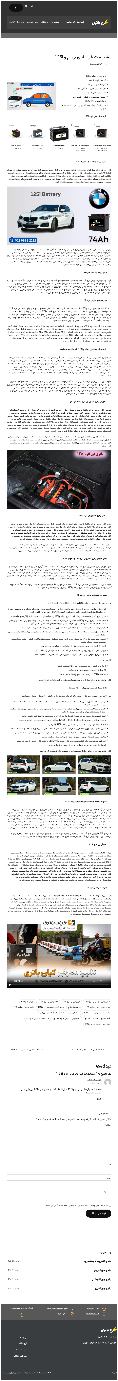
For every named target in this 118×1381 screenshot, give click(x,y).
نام (109, 1164)
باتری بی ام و (95, 63)
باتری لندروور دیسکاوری (97, 1261)
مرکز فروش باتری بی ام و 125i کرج (66, 1018)
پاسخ (99, 1098)
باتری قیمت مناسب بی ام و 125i (51, 1007)
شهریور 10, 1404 (94, 1080)
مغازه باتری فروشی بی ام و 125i (97, 1024)
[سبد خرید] (26, 6)
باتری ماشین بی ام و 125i (23, 1007)
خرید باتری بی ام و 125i (70, 1013)
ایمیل (108, 1178)
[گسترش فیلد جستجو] (16, 8)
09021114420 (92, 1313)
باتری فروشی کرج (74, 1007)
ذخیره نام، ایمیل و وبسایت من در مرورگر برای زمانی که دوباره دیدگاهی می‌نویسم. (77, 1205)
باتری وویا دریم (102, 1270)
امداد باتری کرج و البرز (75, 22)
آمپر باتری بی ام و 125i (71, 1001)
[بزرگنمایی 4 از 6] (107, 780)
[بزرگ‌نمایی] (52, 85)
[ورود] (32, 6)
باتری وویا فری (103, 1288)
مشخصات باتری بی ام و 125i (37, 1018)
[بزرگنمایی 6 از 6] (36, 780)
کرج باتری (12, 1373)
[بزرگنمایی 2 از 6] (71, 759)
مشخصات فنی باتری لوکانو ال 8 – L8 (89, 1050)
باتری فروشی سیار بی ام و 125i (97, 1007)
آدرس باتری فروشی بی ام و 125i (97, 1001)
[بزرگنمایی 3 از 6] (36, 759)
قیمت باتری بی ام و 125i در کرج (97, 1018)
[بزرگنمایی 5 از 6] (71, 780)
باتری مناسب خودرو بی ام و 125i (97, 1013)
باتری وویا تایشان (101, 1279)
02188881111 (93, 1309)
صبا (43, 255)
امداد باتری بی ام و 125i (48, 1001)
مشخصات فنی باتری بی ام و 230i (27, 1050)
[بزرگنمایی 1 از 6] (107, 759)
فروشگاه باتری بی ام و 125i (46, 1013)
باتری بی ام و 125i (28, 1001)
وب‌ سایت (107, 1192)
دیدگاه (108, 1125)
